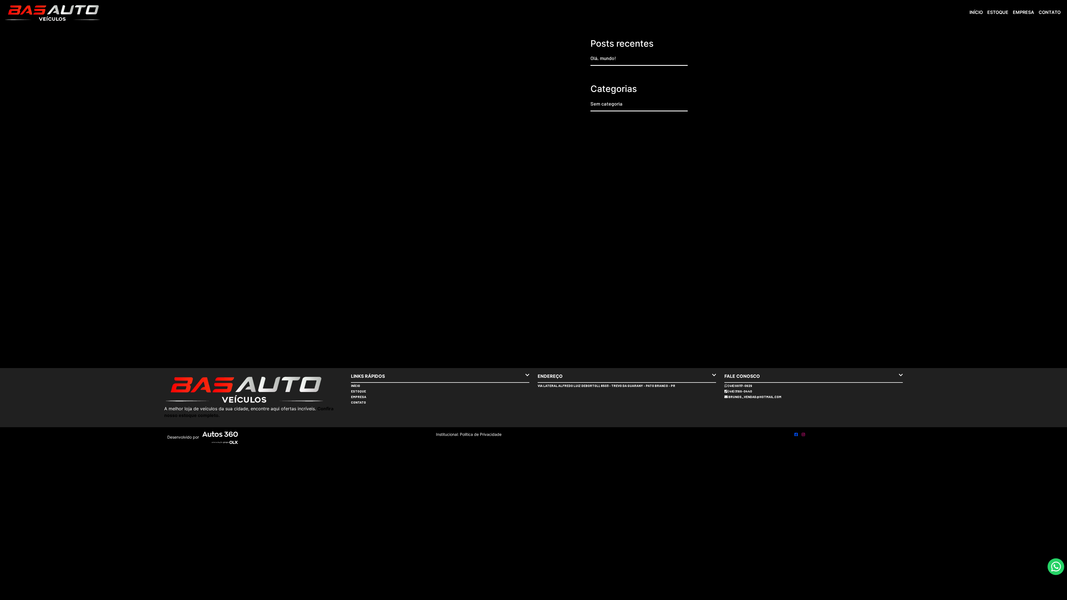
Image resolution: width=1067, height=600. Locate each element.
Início (976, 12)
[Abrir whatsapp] (1056, 567)
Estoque (997, 12)
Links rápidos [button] (368, 376)
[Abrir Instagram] (803, 434)
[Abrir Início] (253, 388)
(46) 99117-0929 (739, 386)
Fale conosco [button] (742, 376)
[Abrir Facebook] (796, 434)
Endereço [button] (550, 376)
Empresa (1023, 12)
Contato (1050, 12)
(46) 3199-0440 (739, 391)
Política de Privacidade (480, 434)
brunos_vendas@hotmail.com (754, 397)
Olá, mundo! (603, 58)
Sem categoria (606, 104)
